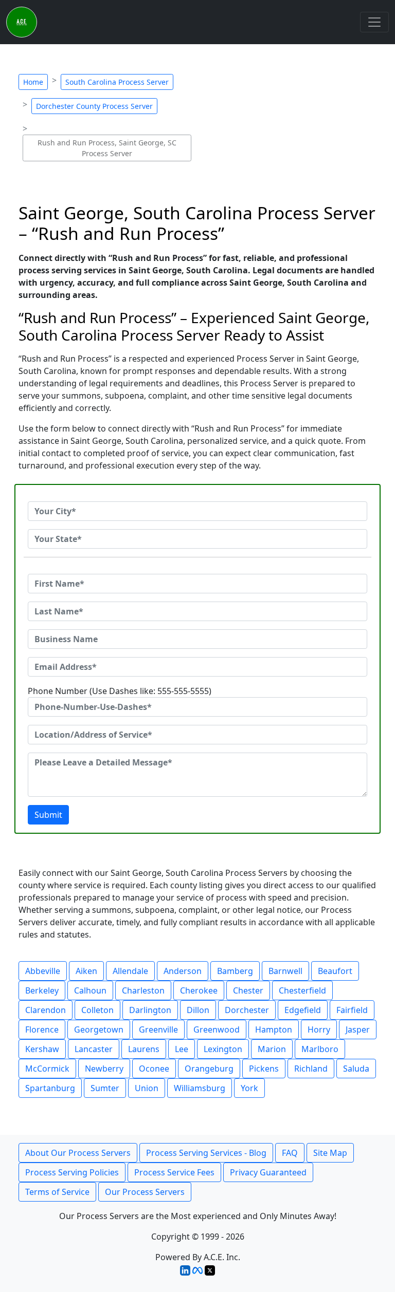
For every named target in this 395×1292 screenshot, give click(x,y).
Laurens (143, 1049)
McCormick (47, 1068)
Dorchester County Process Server (94, 106)
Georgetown (98, 1029)
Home (33, 82)
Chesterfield (302, 990)
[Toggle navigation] (374, 22)
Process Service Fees (174, 1172)
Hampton (273, 1029)
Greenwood (216, 1029)
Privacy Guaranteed (268, 1172)
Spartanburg (50, 1088)
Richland (311, 1068)
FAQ (290, 1152)
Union (146, 1088)
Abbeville (42, 971)
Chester (248, 990)
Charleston (143, 990)
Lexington (223, 1049)
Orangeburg (209, 1068)
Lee (181, 1049)
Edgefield (302, 1010)
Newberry (104, 1068)
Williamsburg (199, 1088)
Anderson (183, 971)
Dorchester (247, 1010)
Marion (272, 1049)
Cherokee (199, 990)
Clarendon (45, 1010)
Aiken (86, 971)
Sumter (105, 1088)
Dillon (198, 1010)
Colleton (97, 1010)
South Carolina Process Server (117, 82)
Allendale (130, 971)
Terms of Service (57, 1191)
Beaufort (335, 971)
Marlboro (319, 1049)
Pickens (264, 1068)
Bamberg (235, 971)
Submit (48, 814)
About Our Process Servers (78, 1152)
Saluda (356, 1068)
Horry (319, 1029)
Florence (42, 1029)
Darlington (150, 1010)
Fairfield (352, 1010)
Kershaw (42, 1049)
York (249, 1088)
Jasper (358, 1029)
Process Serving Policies (72, 1172)
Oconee (154, 1068)
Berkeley (42, 990)
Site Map (330, 1152)
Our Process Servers (145, 1191)
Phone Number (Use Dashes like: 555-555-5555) (119, 691)
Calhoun (90, 990)
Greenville (158, 1029)
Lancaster (94, 1049)
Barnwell (285, 971)
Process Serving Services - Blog (206, 1152)
